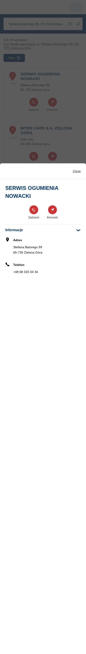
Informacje (14, 230)
